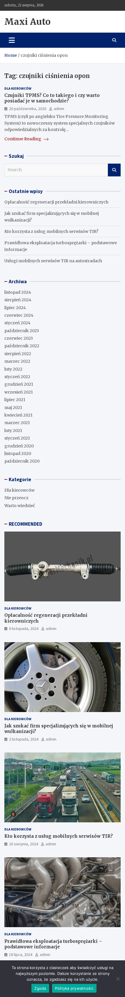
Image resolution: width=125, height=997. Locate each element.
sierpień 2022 (17, 353)
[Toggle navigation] (11, 40)
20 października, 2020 (27, 108)
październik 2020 (22, 461)
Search (114, 170)
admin (59, 108)
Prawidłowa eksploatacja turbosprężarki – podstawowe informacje (53, 944)
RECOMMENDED (25, 524)
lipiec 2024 (15, 307)
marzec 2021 (17, 422)
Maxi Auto (27, 21)
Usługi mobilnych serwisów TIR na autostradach (53, 260)
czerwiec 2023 (18, 338)
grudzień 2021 (18, 384)
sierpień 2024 (17, 299)
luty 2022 (13, 369)
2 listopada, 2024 (23, 739)
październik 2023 (21, 330)
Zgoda (40, 988)
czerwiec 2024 (18, 315)
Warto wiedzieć (19, 505)
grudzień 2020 (19, 446)
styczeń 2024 (17, 322)
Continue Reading (23, 138)
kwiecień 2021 (18, 415)
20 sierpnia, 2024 (23, 844)
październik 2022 (21, 345)
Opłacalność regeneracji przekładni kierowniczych (56, 202)
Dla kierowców (17, 88)
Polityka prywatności (74, 988)
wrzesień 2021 (18, 392)
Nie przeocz (16, 497)
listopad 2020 (17, 453)
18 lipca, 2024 (20, 954)
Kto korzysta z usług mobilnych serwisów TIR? (51, 231)
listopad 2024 (17, 292)
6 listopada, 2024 (23, 628)
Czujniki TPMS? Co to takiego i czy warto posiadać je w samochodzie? (52, 98)
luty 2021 (13, 430)
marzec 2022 (17, 361)
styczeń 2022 (17, 376)
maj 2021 (13, 407)
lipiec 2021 (14, 399)
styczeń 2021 (17, 438)
